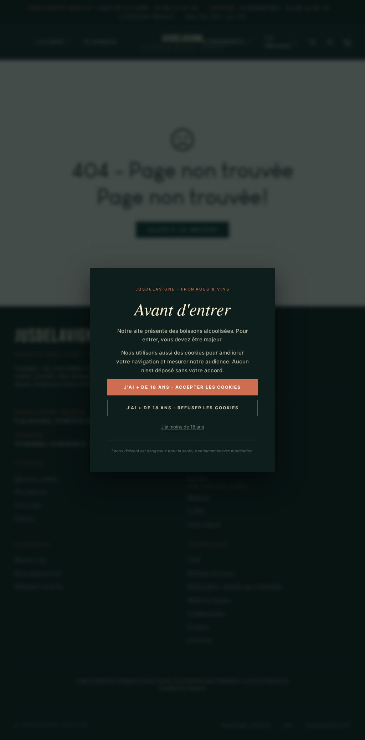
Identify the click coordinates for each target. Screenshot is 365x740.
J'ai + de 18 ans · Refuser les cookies (183, 407)
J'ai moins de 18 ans (182, 427)
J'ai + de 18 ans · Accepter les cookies (182, 387)
